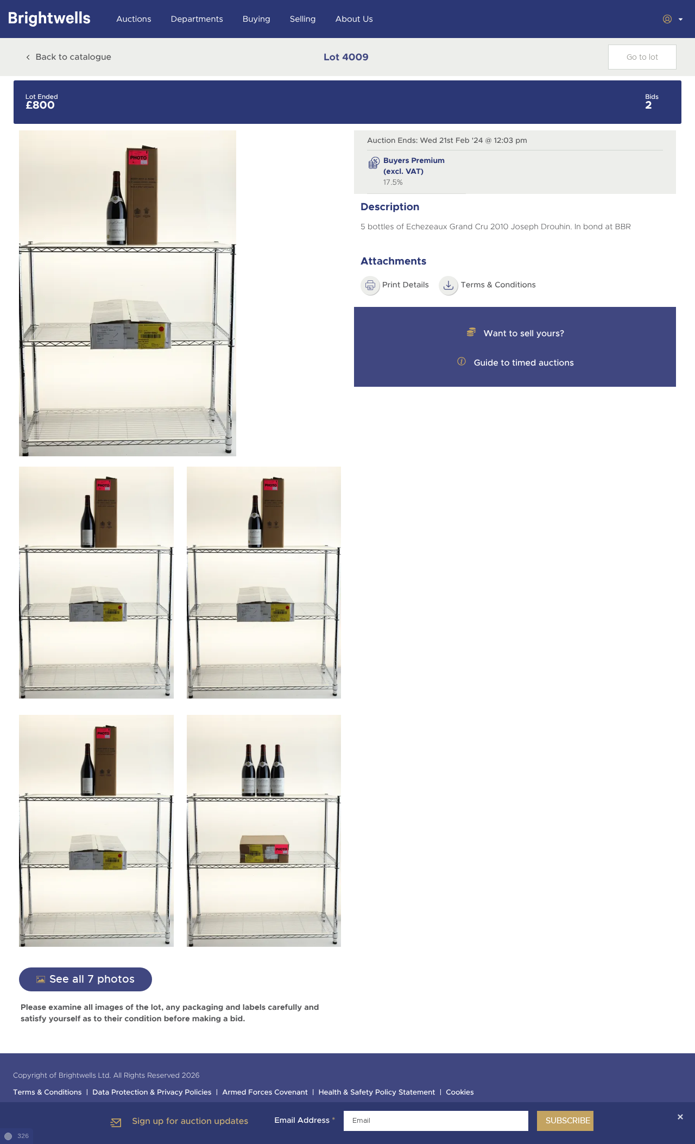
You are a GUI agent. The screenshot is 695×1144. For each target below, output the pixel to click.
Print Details (405, 285)
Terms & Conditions (498, 285)
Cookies (460, 1092)
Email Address (304, 1121)
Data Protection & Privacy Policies (151, 1092)
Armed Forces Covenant (265, 1092)
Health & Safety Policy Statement (377, 1092)
